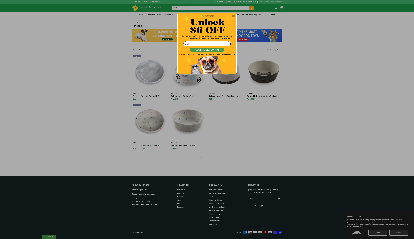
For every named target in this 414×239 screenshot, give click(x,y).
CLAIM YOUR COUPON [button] (207, 49)
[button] (233, 16)
